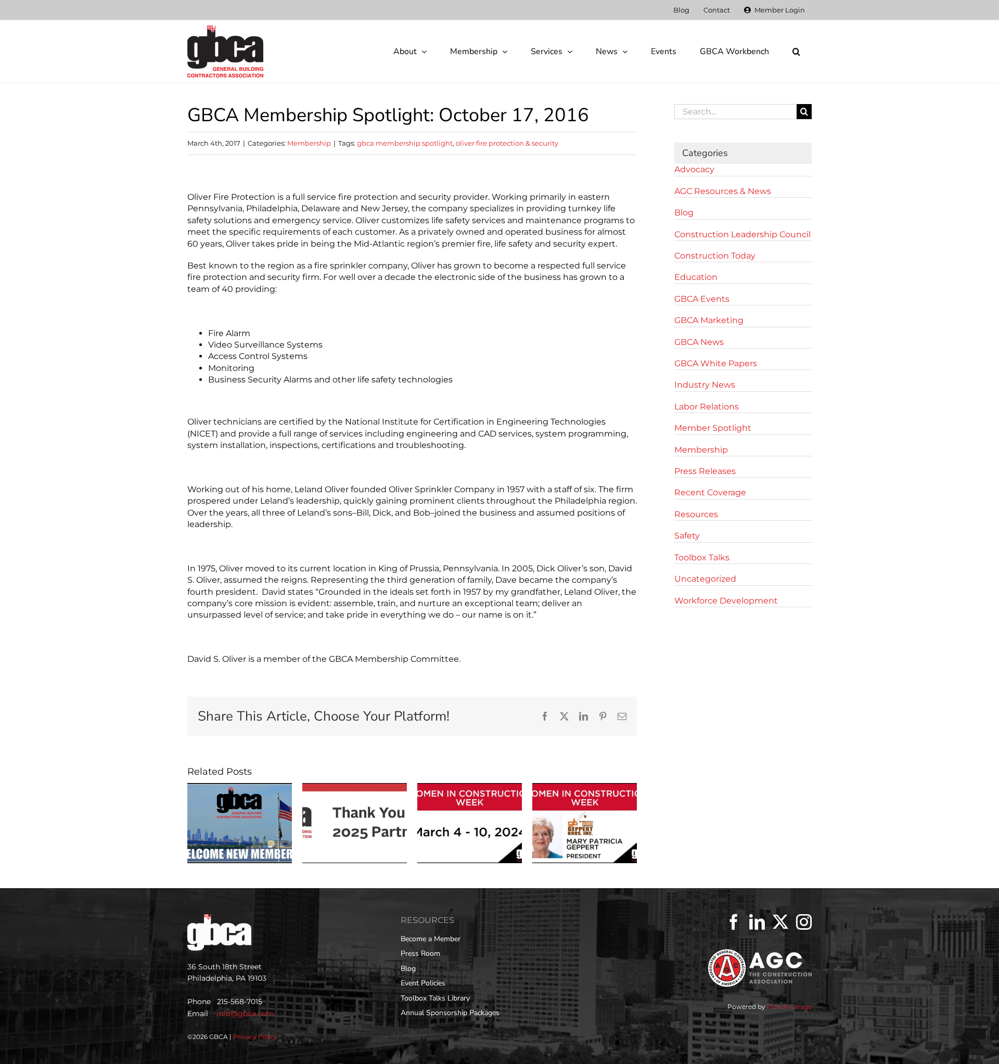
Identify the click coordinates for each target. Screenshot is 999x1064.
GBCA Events (701, 299)
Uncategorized (705, 579)
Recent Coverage (710, 492)
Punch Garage (789, 1006)
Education (696, 277)
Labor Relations (706, 407)
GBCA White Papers (715, 363)
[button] (796, 51)
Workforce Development (726, 601)
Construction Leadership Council (742, 234)
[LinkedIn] (757, 922)
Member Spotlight (712, 428)
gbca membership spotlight (405, 143)
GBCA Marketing (709, 320)
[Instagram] (804, 922)
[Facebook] (733, 922)
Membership (309, 143)
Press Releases (705, 471)
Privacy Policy (255, 1037)
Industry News (704, 385)
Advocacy (694, 169)
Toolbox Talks (701, 557)
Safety (687, 536)
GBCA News (699, 342)
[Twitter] (780, 922)
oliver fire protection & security (507, 143)
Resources (696, 514)
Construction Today (714, 256)
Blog (684, 212)
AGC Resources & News (722, 191)
